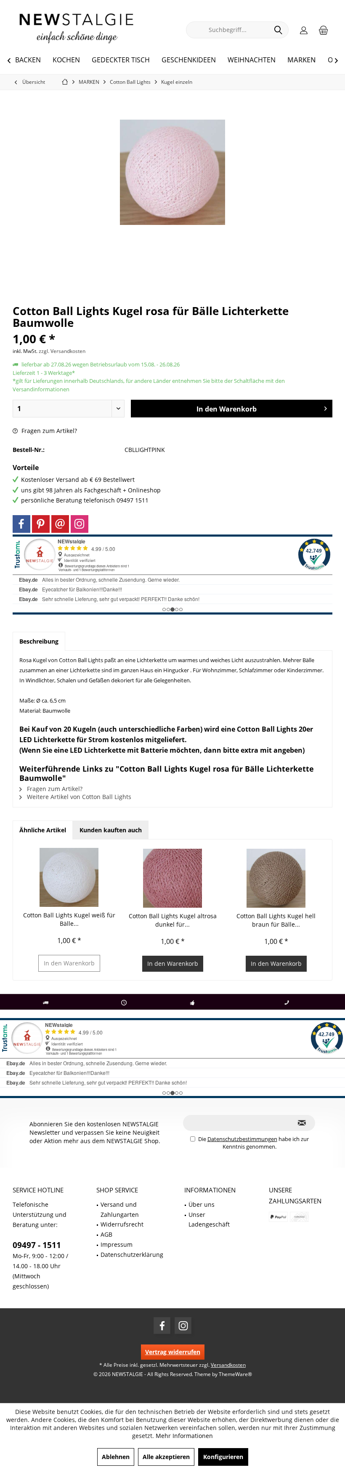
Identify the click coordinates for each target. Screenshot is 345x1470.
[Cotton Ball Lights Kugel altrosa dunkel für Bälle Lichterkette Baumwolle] (172, 878)
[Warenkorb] (323, 29)
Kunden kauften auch (111, 830)
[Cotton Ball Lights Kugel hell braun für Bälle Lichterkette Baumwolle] (276, 878)
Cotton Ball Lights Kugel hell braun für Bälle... (276, 920)
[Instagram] (79, 524)
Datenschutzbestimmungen (242, 1139)
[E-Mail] (60, 524)
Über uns (201, 1204)
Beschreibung (38, 641)
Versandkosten (228, 1364)
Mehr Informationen (184, 1436)
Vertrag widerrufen (172, 1352)
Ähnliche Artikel (42, 830)
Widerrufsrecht (122, 1224)
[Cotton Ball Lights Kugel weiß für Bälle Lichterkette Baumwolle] (69, 877)
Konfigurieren (223, 1457)
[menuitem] (323, 29)
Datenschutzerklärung (132, 1255)
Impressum (117, 1244)
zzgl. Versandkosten (62, 351)
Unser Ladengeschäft (209, 1220)
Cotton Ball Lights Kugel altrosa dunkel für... (173, 920)
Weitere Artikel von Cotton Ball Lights (78, 797)
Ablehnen (116, 1457)
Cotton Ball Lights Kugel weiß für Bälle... (69, 919)
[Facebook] (21, 524)
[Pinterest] (41, 524)
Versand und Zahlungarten (120, 1209)
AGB (106, 1234)
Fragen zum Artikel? (48, 431)
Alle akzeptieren (166, 1457)
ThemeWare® (235, 1374)
